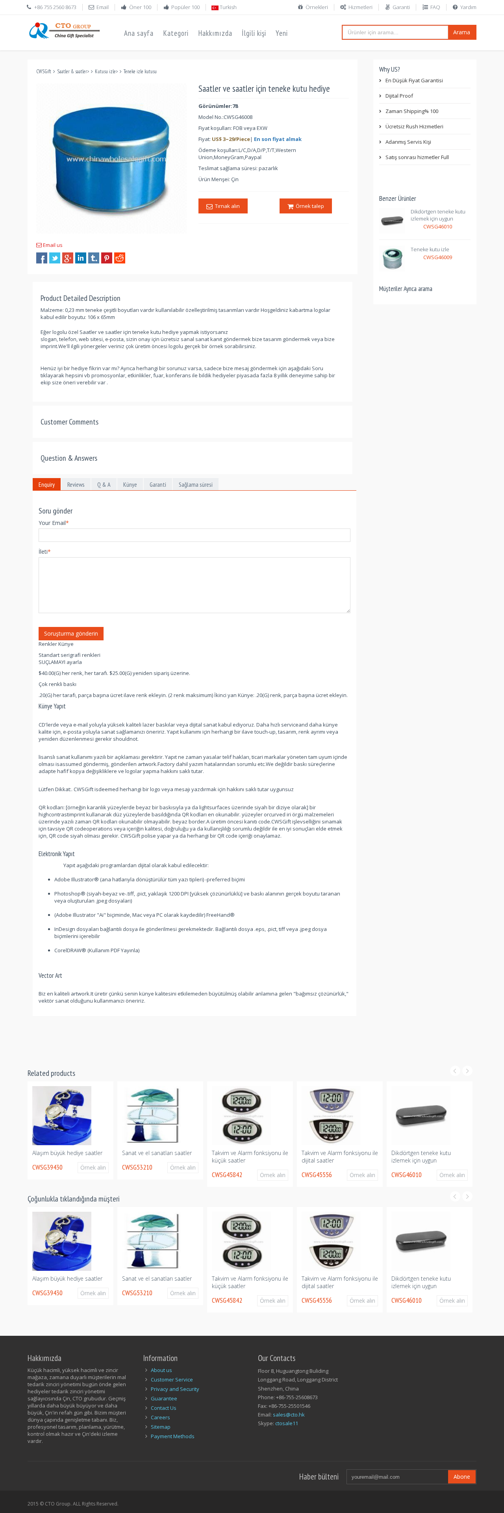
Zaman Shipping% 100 (411, 111)
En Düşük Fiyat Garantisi (414, 80)
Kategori (176, 33)
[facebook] (41, 257)
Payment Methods (173, 1436)
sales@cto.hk (289, 1414)
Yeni (282, 33)
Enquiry (47, 484)
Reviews (76, 484)
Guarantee (164, 1398)
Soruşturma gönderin (71, 633)
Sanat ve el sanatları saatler (73, 1153)
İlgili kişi (254, 33)
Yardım (468, 7)
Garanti (401, 7)
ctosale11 (286, 1423)
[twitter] (54, 257)
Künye (130, 484)
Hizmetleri (360, 7)
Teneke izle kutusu (140, 71)
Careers (160, 1417)
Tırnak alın (226, 206)
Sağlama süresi (196, 484)
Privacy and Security (175, 1388)
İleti (45, 551)
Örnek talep (308, 206)
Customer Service (172, 1379)
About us (161, 1370)
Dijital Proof (399, 95)
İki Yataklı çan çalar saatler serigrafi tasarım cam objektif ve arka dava (434, 1160)
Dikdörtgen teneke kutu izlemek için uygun (438, 215)
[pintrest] (106, 257)
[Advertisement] (171, 1033)
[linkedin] (80, 257)
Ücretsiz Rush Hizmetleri (414, 126)
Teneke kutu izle (430, 249)
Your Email (54, 523)
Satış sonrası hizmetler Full (417, 157)
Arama (461, 32)
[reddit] (119, 257)
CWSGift (43, 71)
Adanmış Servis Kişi (408, 141)
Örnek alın (99, 1167)
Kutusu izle (105, 71)
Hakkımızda (215, 33)
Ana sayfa (139, 33)
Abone (462, 1476)
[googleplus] (67, 257)
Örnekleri (317, 7)
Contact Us (163, 1407)
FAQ (435, 7)
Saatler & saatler (72, 71)
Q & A (104, 484)
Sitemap (160, 1426)
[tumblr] (93, 257)
